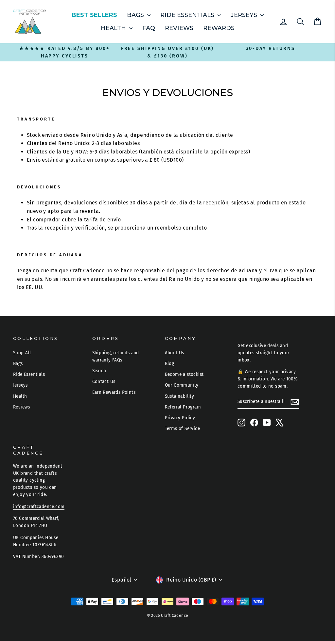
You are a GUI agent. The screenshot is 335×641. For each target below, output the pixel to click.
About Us (174, 353)
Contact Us (103, 381)
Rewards (219, 28)
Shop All (22, 353)
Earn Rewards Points (114, 392)
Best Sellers (94, 15)
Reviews (179, 28)
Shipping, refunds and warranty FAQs (115, 356)
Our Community (182, 385)
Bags (136, 15)
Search (99, 371)
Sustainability (179, 396)
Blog (169, 363)
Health (114, 28)
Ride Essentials (188, 15)
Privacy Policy (180, 418)
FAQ (148, 28)
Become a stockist (184, 374)
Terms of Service (182, 428)
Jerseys (245, 15)
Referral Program (183, 407)
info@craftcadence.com (38, 506)
